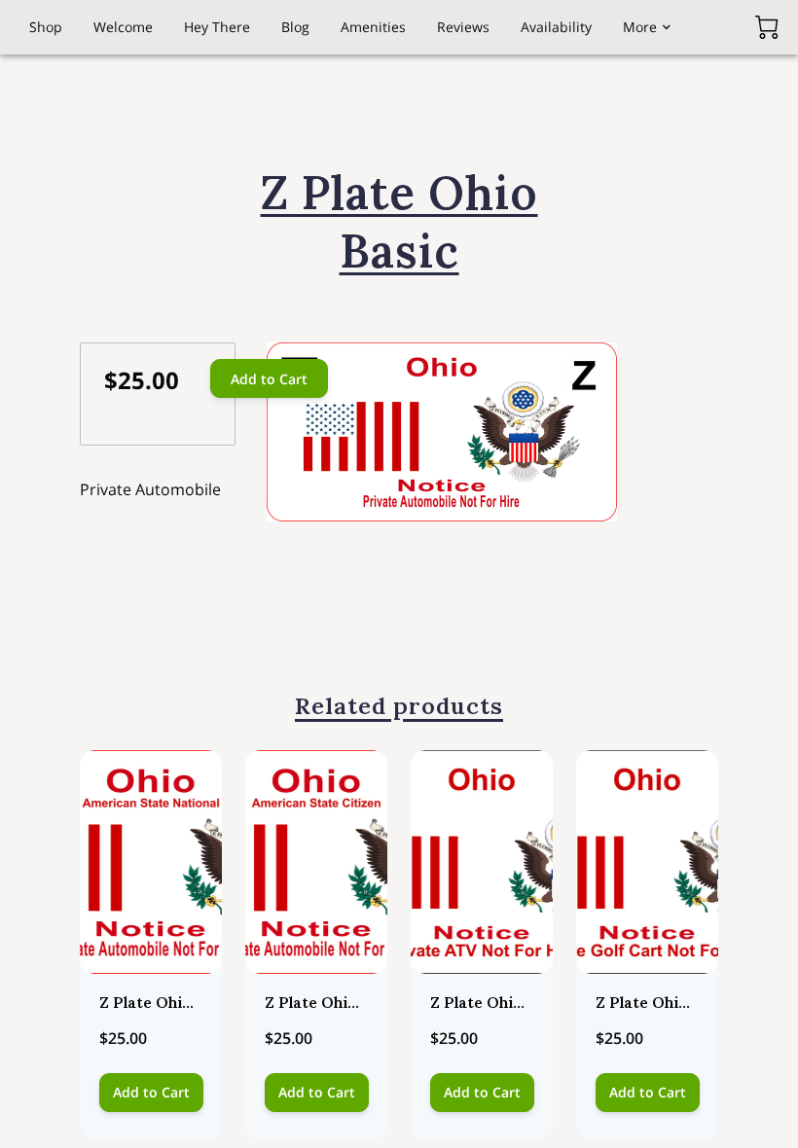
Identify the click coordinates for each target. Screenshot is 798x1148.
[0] (767, 27)
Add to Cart (269, 379)
